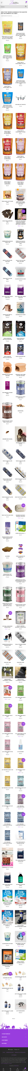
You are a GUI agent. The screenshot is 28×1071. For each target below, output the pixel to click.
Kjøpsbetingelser (10, 1052)
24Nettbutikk (16, 1065)
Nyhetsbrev (14, 1055)
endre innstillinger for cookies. (6, 1063)
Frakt (4, 1052)
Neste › (13, 1018)
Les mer (23, 1062)
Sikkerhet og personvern (20, 1052)
